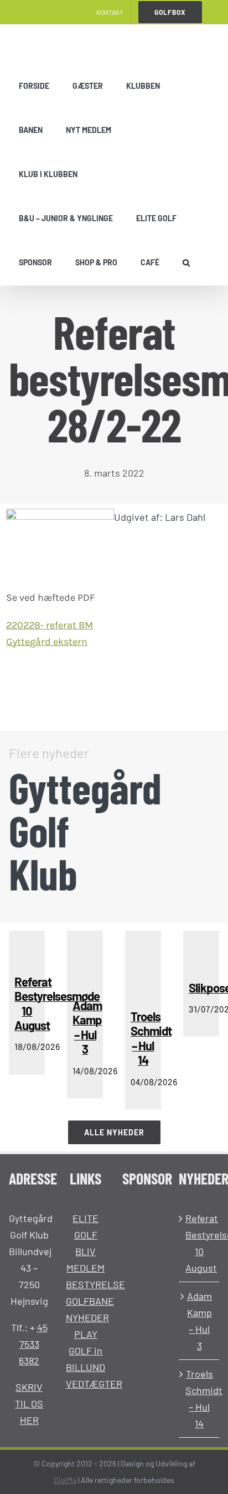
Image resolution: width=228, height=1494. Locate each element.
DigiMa (65, 1480)
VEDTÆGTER (94, 1384)
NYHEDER (87, 1317)
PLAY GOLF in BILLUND (85, 1350)
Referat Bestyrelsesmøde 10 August (199, 1243)
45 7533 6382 (33, 1344)
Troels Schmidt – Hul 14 (199, 1398)
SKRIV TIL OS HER (29, 1403)
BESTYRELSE (95, 1284)
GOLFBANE (90, 1301)
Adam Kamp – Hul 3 (199, 1321)
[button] (186, 263)
